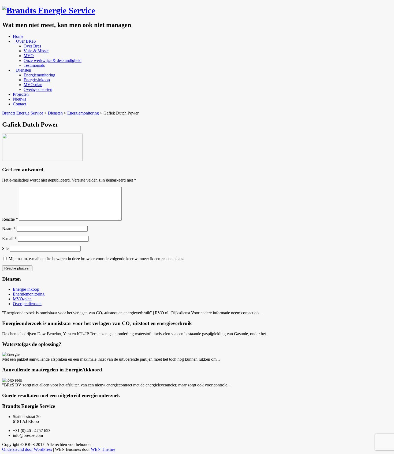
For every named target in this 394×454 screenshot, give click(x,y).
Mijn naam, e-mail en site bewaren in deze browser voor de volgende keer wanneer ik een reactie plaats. (96, 258)
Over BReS (26, 41)
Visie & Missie (36, 51)
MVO (29, 55)
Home (18, 36)
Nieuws (19, 99)
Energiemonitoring (39, 75)
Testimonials (34, 65)
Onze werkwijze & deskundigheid (52, 60)
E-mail (9, 238)
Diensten (23, 70)
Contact (19, 104)
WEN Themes (103, 449)
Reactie (10, 219)
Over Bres (32, 46)
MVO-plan (33, 84)
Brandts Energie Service (22, 113)
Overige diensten (38, 89)
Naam (9, 228)
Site (5, 248)
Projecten (21, 94)
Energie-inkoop (37, 79)
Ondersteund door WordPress (27, 449)
